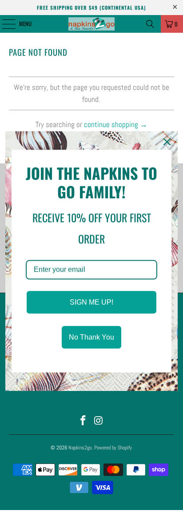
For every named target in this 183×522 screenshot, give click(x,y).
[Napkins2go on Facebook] (83, 421)
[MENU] (4, 24)
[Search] (150, 24)
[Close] (167, 141)
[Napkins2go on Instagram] (98, 421)
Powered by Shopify (113, 447)
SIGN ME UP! (91, 302)
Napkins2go (80, 447)
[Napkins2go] (91, 24)
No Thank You (91, 337)
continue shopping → (115, 124)
